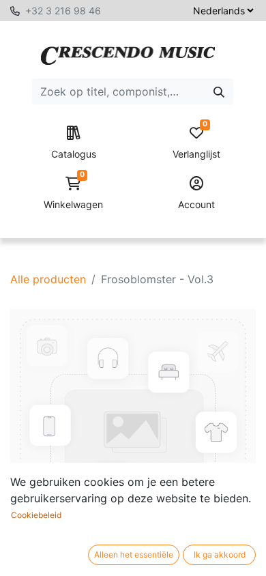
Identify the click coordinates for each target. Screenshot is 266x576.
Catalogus (73, 154)
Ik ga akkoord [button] (220, 554)
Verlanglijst (196, 143)
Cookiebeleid (36, 515)
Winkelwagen (73, 193)
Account (196, 204)
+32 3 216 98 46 (63, 10)
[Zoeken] (219, 91)
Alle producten (48, 279)
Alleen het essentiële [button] (133, 554)
